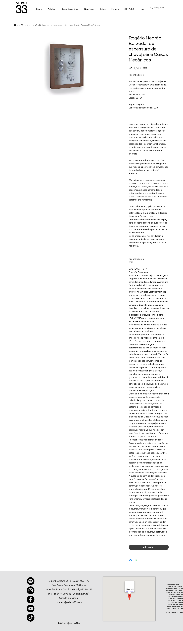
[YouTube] (30, 608)
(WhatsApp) (82, 593)
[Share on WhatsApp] (136, 560)
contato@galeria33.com (69, 602)
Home (17, 25)
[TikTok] (30, 618)
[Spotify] (30, 581)
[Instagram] (30, 590)
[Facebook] (30, 599)
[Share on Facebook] (130, 560)
